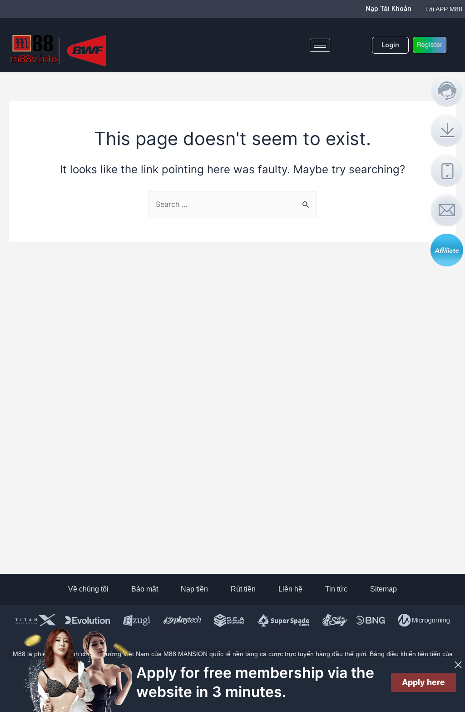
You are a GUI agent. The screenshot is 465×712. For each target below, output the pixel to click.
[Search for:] (232, 204)
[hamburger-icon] (320, 45)
